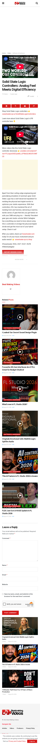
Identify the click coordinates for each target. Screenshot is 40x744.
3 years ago (13, 94)
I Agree (32, 741)
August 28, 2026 (7, 335)
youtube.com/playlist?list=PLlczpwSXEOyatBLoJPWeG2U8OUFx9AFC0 (19, 153)
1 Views (4, 694)
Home (4, 53)
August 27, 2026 (7, 372)
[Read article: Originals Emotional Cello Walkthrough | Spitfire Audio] (20, 423)
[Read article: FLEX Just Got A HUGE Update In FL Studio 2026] (20, 495)
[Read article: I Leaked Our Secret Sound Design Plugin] (20, 317)
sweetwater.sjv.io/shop (23, 239)
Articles (4, 728)
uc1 (15, 262)
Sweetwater (7, 262)
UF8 (25, 262)
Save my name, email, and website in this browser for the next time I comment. (18, 595)
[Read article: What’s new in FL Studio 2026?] (20, 389)
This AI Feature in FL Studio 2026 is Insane (20, 476)
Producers (20, 728)
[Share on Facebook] (6, 106)
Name (5, 565)
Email (4, 575)
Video (9, 53)
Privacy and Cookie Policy (17, 741)
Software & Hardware (18, 53)
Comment (6, 538)
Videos (12, 728)
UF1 (20, 262)
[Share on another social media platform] (34, 106)
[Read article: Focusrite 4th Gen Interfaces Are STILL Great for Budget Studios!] (20, 352)
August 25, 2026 (7, 407)
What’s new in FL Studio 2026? (14, 404)
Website (5, 584)
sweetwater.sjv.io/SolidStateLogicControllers (19, 114)
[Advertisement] (20, 29)
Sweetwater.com (28, 234)
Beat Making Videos (11, 284)
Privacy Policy (30, 728)
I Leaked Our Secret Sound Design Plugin (19, 332)
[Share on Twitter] (15, 106)
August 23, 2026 (7, 516)
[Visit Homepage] (20, 3)
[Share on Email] (24, 106)
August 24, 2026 (7, 444)
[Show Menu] (3, 3)
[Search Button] (37, 3)
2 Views (4, 641)
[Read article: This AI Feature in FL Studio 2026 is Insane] (20, 461)
